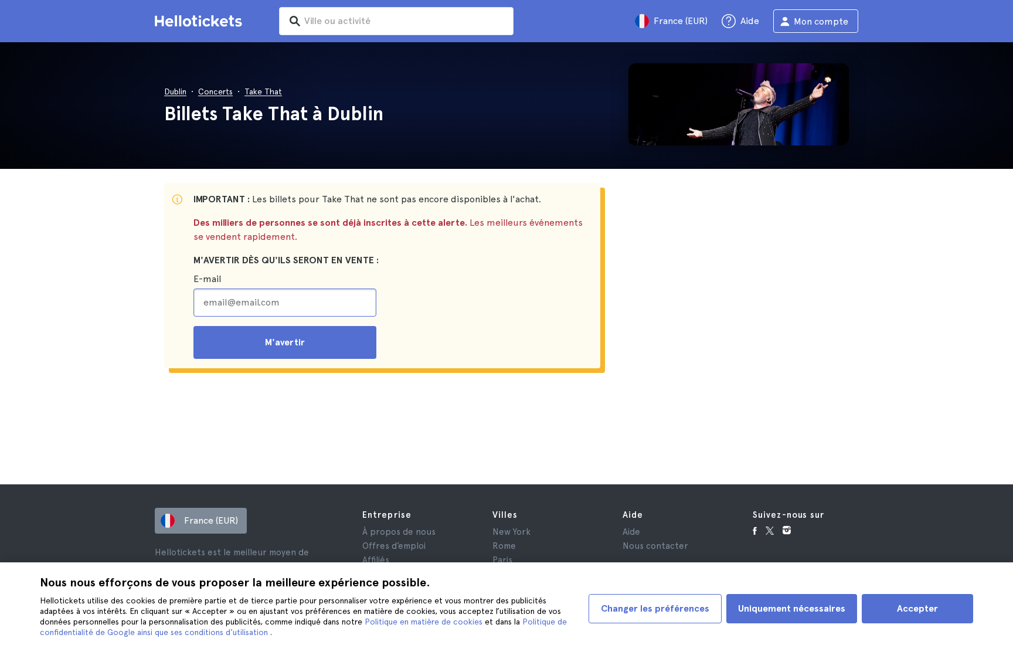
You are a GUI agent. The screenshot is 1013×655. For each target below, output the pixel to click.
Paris (502, 560)
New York (511, 532)
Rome (504, 546)
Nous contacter (655, 546)
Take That (263, 91)
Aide (631, 532)
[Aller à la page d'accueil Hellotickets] (200, 21)
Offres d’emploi (394, 546)
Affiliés (375, 560)
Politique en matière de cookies (425, 621)
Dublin (175, 91)
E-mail (207, 278)
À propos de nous (399, 532)
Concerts (215, 91)
